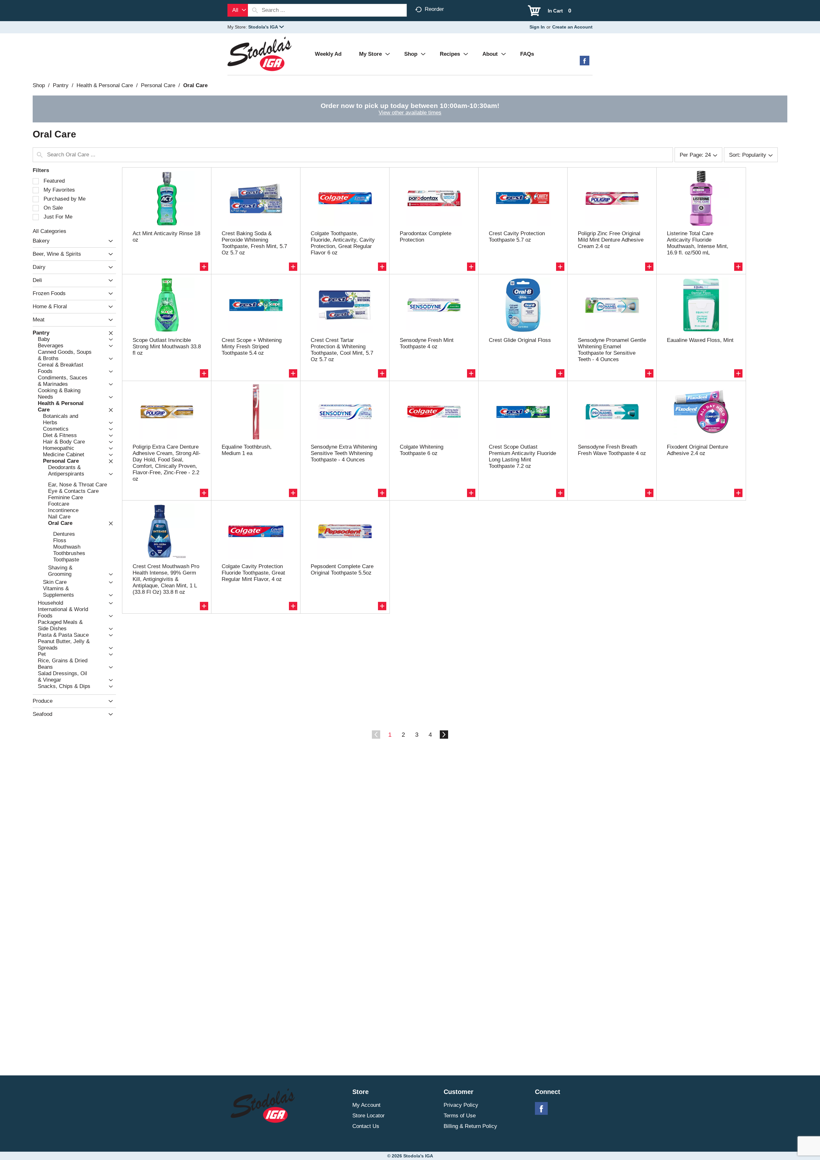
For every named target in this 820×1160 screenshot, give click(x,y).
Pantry (61, 85)
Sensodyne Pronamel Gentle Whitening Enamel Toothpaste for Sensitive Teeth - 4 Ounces (612, 349)
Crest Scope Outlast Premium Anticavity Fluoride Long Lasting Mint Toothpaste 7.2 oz (522, 456)
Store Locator (368, 1116)
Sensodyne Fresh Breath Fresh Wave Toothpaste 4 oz (612, 450)
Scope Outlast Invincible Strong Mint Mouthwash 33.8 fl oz (167, 346)
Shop (39, 85)
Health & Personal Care (105, 85)
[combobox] (237, 10)
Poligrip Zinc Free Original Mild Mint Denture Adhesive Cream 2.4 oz (611, 239)
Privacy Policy (461, 1105)
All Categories (49, 231)
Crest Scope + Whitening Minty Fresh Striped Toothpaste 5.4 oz (252, 346)
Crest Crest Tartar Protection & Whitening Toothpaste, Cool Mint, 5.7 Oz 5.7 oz (342, 349)
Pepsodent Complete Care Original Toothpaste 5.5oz (342, 569)
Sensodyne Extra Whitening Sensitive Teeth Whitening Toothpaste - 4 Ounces (344, 453)
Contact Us (365, 1126)
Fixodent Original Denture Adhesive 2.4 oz (697, 450)
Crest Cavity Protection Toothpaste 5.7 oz (517, 236)
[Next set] (443, 735)
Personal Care (158, 85)
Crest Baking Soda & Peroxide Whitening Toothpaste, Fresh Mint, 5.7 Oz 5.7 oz (254, 243)
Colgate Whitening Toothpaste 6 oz (421, 450)
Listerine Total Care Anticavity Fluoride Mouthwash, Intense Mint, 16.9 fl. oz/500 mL (697, 243)
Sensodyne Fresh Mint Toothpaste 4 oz (427, 343)
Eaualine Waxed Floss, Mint (700, 340)
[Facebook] (584, 63)
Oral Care (195, 85)
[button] (266, 26)
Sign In (537, 26)
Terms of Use (460, 1116)
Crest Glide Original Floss (520, 340)
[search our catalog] (255, 10)
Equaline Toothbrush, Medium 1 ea (247, 450)
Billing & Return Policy (470, 1126)
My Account (366, 1105)
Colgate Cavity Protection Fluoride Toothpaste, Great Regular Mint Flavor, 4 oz (253, 572)
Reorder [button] (434, 9)
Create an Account (572, 26)
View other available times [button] (410, 113)
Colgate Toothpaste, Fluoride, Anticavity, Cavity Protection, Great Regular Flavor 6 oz (343, 243)
